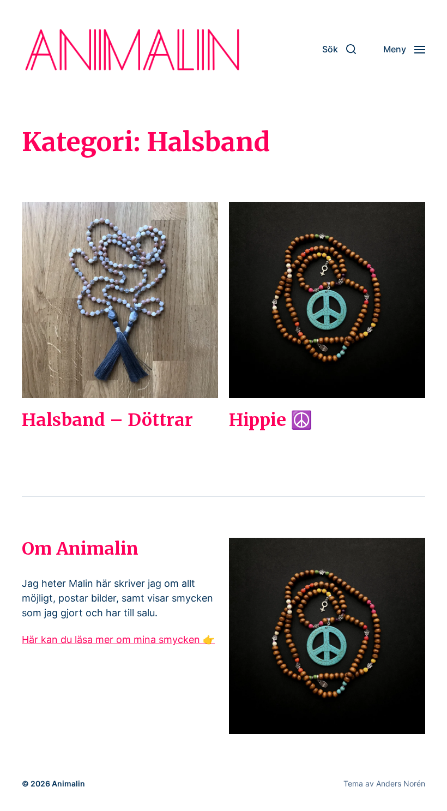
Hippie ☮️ (270, 420)
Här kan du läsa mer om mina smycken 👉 (118, 639)
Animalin (68, 783)
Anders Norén (400, 783)
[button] (339, 49)
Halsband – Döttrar (107, 420)
